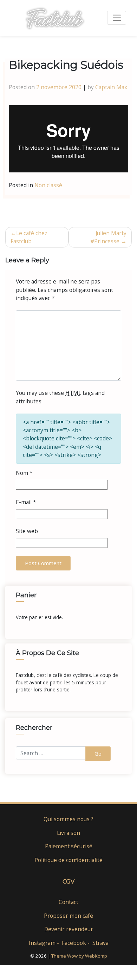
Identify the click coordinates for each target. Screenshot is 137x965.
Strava (100, 943)
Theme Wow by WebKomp (79, 956)
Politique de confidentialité (68, 860)
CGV (68, 881)
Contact (68, 902)
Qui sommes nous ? (68, 819)
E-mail (26, 502)
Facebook (74, 943)
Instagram (42, 943)
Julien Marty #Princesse (108, 237)
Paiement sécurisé (68, 846)
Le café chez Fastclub (29, 237)
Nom (24, 473)
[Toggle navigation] (116, 18)
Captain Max (111, 87)
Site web (27, 531)
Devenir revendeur (68, 929)
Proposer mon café (68, 916)
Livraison (68, 833)
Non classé (48, 185)
